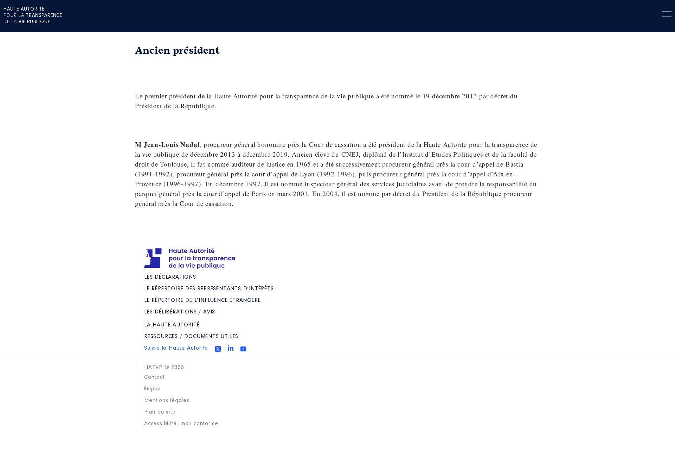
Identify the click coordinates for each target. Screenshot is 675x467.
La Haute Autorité (172, 325)
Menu (666, 15)
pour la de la (33, 16)
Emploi (152, 389)
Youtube (243, 349)
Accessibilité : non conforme (181, 424)
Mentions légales (166, 400)
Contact (154, 377)
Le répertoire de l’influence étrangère (202, 300)
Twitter (218, 349)
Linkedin (230, 348)
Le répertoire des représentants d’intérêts (209, 289)
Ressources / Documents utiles (191, 336)
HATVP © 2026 (164, 367)
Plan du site (160, 412)
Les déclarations (170, 277)
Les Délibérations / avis (179, 312)
